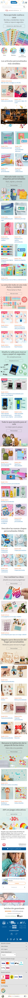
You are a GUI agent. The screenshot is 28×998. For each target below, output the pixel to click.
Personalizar (14, 185)
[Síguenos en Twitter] (17, 939)
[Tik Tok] (14, 939)
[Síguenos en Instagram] (10, 939)
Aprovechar (14, 814)
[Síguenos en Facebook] (7, 939)
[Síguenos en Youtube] (20, 939)
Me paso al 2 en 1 (14, 361)
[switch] (25, 996)
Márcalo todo (14, 293)
